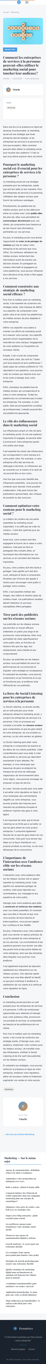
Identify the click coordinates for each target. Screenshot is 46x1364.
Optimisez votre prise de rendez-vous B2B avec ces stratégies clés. (22, 1208)
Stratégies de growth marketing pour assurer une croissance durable (22, 1262)
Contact (31, 1349)
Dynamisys (26, 1328)
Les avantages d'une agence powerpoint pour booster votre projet (22, 1253)
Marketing (15, 12)
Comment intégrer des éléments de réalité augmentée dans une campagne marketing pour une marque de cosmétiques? (23, 1197)
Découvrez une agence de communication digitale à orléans (21, 1236)
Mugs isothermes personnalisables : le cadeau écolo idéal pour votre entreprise (23, 1303)
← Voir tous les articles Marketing (18, 1134)
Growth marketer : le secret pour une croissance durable (22, 1245)
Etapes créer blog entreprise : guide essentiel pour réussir (22, 1217)
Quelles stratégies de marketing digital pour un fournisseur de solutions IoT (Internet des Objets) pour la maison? (21, 1273)
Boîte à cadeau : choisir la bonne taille (23, 1187)
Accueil (6, 12)
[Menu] (26, 2)
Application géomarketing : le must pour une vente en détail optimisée (21, 1293)
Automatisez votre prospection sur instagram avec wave (21, 1180)
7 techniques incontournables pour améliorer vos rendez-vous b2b (21, 1284)
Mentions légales (18, 1349)
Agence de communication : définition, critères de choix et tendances (23, 1171)
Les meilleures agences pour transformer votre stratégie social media (21, 1227)
